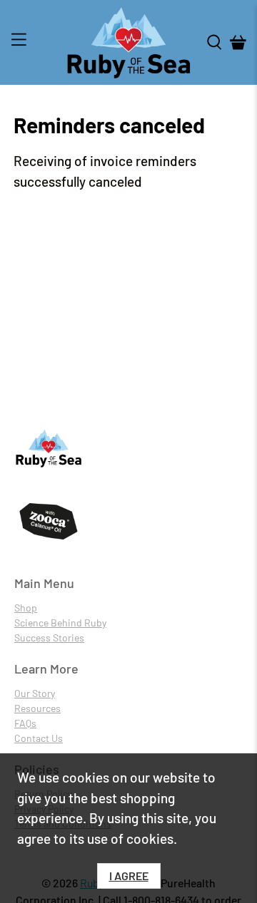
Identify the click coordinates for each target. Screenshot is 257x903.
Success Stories (49, 637)
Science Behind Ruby (60, 622)
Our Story (34, 693)
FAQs (25, 723)
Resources (37, 708)
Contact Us (38, 738)
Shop (25, 608)
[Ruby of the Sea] (128, 42)
